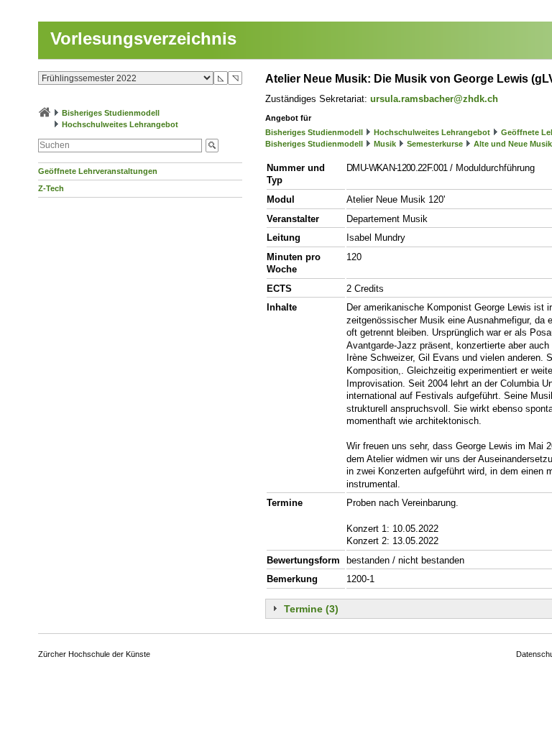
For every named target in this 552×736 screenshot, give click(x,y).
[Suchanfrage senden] (212, 145)
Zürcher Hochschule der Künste (94, 654)
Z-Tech (51, 188)
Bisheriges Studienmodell (111, 113)
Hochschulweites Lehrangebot (120, 124)
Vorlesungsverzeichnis (143, 38)
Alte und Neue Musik (513, 143)
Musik (385, 143)
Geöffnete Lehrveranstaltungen (97, 171)
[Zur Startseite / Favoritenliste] (44, 113)
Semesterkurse (435, 143)
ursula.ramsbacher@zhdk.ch (434, 98)
